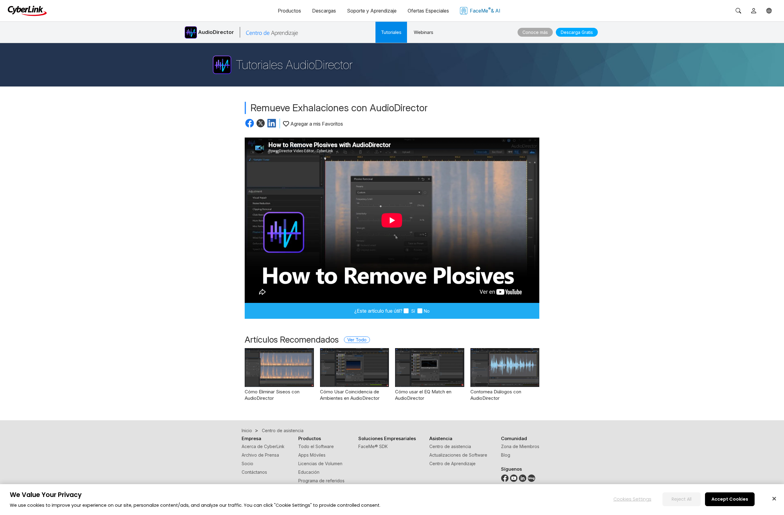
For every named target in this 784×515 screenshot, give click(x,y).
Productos (289, 11)
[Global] (769, 10)
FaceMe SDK (373, 446)
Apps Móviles (312, 455)
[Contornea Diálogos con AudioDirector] (505, 367)
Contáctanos (254, 472)
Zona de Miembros (520, 446)
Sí (412, 311)
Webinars (423, 32)
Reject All (682, 499)
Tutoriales (391, 32)
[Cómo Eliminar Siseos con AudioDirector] (279, 367)
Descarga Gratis (577, 32)
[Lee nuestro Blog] (531, 477)
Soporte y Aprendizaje (372, 11)
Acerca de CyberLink (263, 446)
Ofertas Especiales (428, 11)
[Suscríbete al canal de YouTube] (514, 477)
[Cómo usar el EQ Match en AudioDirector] (429, 367)
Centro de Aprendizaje (452, 463)
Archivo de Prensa (260, 455)
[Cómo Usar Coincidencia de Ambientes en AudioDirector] (354, 367)
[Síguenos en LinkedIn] (522, 477)
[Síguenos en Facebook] (505, 477)
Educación (308, 472)
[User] (753, 10)
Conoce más (535, 32)
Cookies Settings (632, 499)
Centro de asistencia (450, 446)
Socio (247, 463)
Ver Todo (357, 340)
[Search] (738, 10)
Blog (505, 455)
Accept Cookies (729, 499)
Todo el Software (316, 446)
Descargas (324, 11)
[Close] (774, 498)
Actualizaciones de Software (458, 455)
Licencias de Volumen (320, 463)
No (427, 311)
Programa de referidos (321, 480)
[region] (392, 499)
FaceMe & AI (485, 10)
